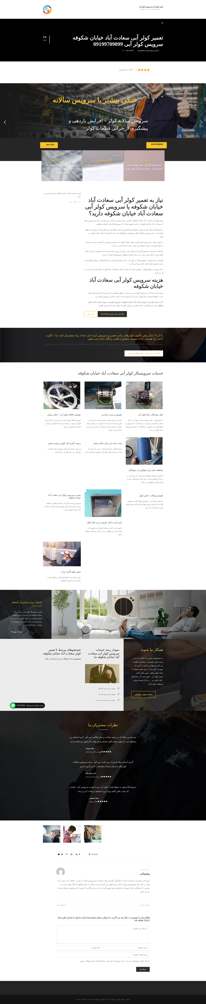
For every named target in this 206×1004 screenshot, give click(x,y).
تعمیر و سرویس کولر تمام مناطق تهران (147, 50)
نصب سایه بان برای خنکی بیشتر (107, 443)
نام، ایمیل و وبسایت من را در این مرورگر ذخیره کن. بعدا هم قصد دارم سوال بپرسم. (114, 961)
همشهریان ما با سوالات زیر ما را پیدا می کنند (63, 659)
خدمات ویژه (17, 632)
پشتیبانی (145, 873)
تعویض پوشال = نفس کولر (151, 495)
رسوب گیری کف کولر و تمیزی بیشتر (64, 443)
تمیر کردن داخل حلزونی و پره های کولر (104, 522)
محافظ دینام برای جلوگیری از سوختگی (145, 470)
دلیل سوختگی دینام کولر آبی (150, 414)
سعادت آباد (129, 50)
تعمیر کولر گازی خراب (71, 572)
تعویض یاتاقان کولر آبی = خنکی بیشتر (64, 414)
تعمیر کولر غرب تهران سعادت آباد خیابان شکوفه (140, 302)
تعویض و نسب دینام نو (112, 414)
